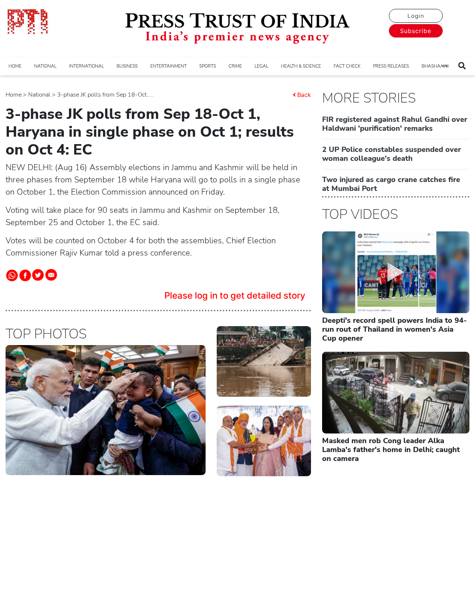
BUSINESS (127, 66)
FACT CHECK (347, 66)
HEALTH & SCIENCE (301, 66)
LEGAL (261, 66)
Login (415, 16)
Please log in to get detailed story (234, 295)
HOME (15, 66)
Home (14, 95)
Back (304, 94)
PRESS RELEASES (391, 66)
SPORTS (207, 66)
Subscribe (415, 31)
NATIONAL (45, 66)
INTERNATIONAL (86, 66)
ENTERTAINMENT (168, 66)
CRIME (235, 66)
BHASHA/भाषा (435, 66)
